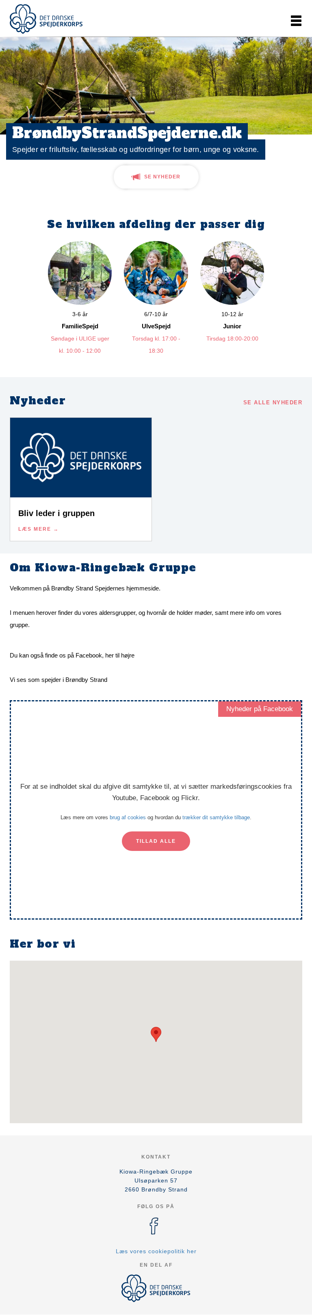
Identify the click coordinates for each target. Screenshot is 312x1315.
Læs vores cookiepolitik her (156, 1251)
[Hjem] (46, 19)
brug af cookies (128, 817)
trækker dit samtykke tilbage (216, 817)
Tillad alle (156, 841)
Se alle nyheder (273, 402)
